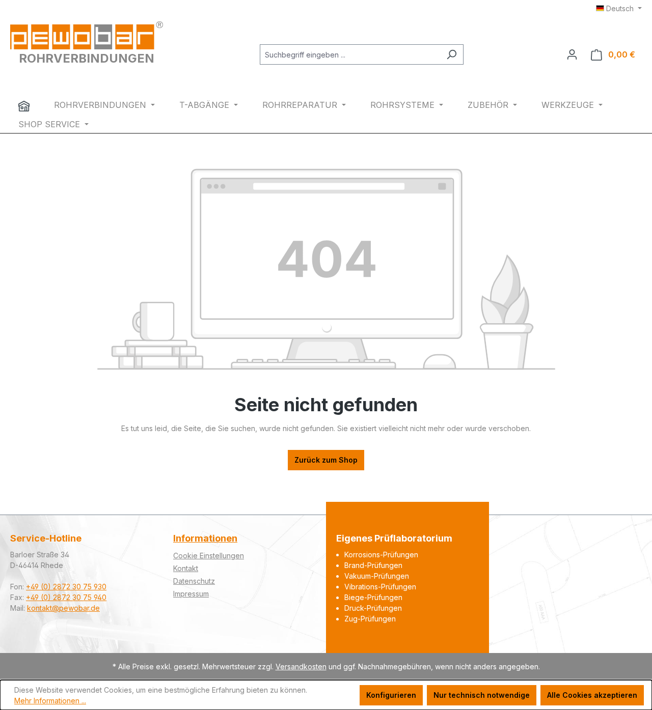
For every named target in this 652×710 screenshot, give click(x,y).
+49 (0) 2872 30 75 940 (66, 597)
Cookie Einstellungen (208, 555)
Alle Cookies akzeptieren (592, 695)
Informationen (205, 538)
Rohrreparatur (301, 105)
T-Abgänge (205, 105)
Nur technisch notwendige (481, 695)
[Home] (24, 106)
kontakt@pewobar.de (63, 608)
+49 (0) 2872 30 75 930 (66, 586)
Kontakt (185, 568)
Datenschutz (194, 581)
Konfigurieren (391, 695)
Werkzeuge (568, 105)
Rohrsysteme (403, 105)
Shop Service (50, 124)
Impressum (191, 593)
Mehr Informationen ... (50, 700)
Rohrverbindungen (101, 105)
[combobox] (350, 54)
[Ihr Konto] (572, 54)
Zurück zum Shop (326, 460)
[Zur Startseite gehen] (86, 35)
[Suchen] (452, 54)
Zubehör (489, 105)
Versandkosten (301, 666)
